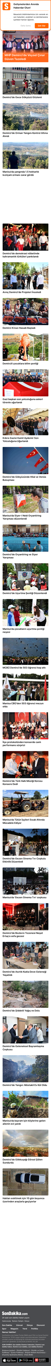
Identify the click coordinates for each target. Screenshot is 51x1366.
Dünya (30, 1325)
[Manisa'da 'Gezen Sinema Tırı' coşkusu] (25, 882)
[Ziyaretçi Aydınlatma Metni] (12, 1355)
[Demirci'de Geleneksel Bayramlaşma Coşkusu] (25, 1030)
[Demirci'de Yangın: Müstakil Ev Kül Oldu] (25, 1069)
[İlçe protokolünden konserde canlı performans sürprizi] (25, 726)
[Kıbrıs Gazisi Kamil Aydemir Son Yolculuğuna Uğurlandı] (25, 422)
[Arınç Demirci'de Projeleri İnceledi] (25, 276)
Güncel (19, 1325)
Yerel (24, 1329)
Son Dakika (7, 1325)
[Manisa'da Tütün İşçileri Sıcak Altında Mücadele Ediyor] (25, 804)
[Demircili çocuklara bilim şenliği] (25, 348)
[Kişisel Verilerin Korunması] (35, 1352)
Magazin (14, 1329)
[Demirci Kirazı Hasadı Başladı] (25, 312)
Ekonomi (41, 1325)
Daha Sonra (26, 26)
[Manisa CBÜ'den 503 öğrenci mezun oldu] (25, 688)
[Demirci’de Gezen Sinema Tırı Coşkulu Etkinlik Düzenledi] (25, 843)
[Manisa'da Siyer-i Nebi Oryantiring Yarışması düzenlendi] (25, 500)
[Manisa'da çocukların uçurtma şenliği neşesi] (25, 613)
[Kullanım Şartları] (8, 1350)
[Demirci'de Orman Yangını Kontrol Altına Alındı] (25, 117)
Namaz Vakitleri (9, 1332)
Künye (27, 1321)
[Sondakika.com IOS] (9, 1360)
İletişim (20, 1321)
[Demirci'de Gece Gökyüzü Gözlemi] (25, 81)
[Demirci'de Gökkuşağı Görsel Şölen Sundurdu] (25, 1144)
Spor (4, 1329)
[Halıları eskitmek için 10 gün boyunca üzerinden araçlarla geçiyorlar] (25, 1182)
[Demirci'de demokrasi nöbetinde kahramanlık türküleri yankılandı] (25, 238)
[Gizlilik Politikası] (23, 1350)
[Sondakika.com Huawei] (41, 1360)
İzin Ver (41, 25)
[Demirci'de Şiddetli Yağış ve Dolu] (25, 995)
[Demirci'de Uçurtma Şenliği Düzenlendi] (25, 577)
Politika (34, 1329)
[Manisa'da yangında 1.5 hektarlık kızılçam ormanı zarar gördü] (25, 156)
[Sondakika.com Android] (25, 1360)
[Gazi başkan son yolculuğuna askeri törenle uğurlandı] (25, 383)
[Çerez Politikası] (17, 1352)
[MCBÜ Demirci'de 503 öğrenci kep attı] (25, 652)
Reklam (15, 1321)
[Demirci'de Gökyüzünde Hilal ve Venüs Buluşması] (25, 461)
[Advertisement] (25, 199)
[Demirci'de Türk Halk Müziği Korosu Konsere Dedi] (25, 765)
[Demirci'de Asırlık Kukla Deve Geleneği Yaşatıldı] (25, 956)
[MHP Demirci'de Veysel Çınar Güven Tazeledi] (25, 42)
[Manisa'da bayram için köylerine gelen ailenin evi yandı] (25, 1105)
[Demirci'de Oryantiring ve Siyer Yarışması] (25, 539)
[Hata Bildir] (28, 1355)
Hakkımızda (6, 1321)
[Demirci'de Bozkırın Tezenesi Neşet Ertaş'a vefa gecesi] (25, 917)
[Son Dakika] (25, 1313)
